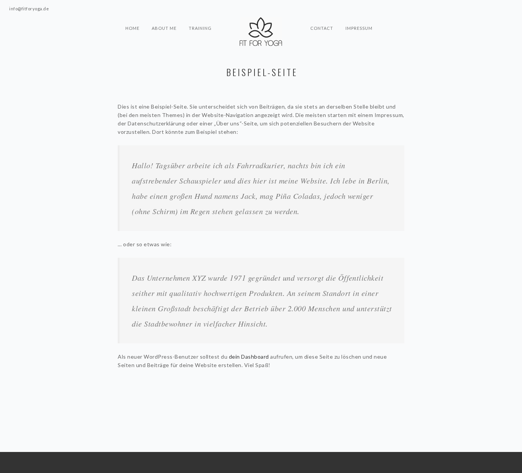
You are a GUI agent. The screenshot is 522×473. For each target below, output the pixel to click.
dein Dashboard (249, 356)
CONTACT (321, 28)
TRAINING (200, 28)
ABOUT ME (164, 28)
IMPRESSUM (359, 28)
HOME (132, 28)
